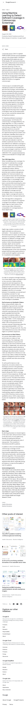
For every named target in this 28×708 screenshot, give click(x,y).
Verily (14, 479)
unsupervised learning (18, 153)
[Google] (5, 695)
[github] (21, 604)
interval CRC (5, 442)
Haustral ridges (19, 274)
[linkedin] (13, 604)
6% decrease (13, 75)
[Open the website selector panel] (17, 2)
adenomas (19, 98)
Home (3, 9)
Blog (8, 9)
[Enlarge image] (24, 29)
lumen (17, 419)
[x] (10, 604)
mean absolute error (14, 311)
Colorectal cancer (7, 53)
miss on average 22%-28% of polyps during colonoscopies (12, 94)
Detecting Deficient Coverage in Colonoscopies (12, 119)
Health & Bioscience (7, 504)
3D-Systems (22, 488)
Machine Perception (7, 506)
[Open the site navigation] (3, 2)
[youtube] (17, 604)
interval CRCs (6, 77)
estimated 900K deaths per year (13, 59)
